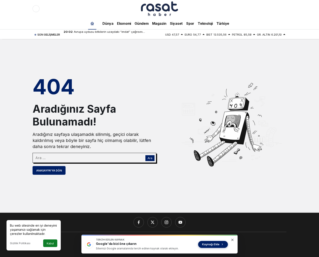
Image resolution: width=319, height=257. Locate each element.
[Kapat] (232, 240)
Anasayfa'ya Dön (49, 170)
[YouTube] (180, 222)
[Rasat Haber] (159, 8)
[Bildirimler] (283, 8)
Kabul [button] (50, 243)
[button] (273, 8)
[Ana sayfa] (92, 23)
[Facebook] (138, 222)
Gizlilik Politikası (20, 243)
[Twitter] (152, 222)
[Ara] (264, 8)
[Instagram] (166, 222)
